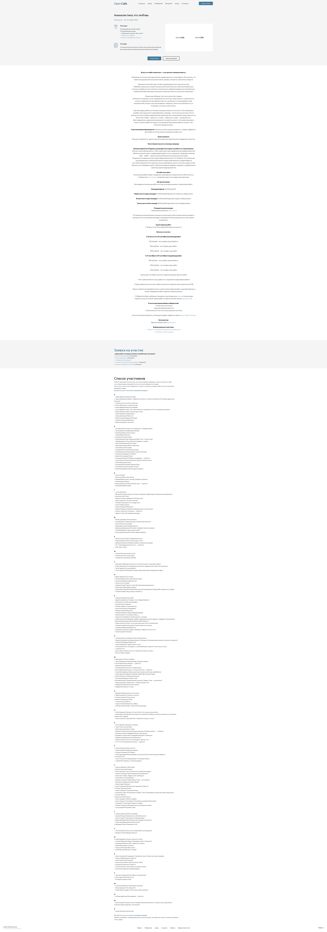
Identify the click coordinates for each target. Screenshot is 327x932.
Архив (177, 3)
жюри (179, 296)
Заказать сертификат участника (131, 37)
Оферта (139, 928)
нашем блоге (186, 298)
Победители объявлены (123, 360)
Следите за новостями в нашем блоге (127, 362)
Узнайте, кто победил (128, 35)
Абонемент (168, 3)
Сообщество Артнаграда (164, 332)
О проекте (185, 3)
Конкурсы (142, 3)
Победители (158, 3)
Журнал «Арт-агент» (184, 928)
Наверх (320, 927)
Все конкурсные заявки (122, 356)
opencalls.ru (172, 322)
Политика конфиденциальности (12, 928)
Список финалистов (121, 358)
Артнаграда (151, 177)
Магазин (172, 928)
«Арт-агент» (172, 210)
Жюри (150, 3)
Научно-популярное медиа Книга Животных (164, 329)
